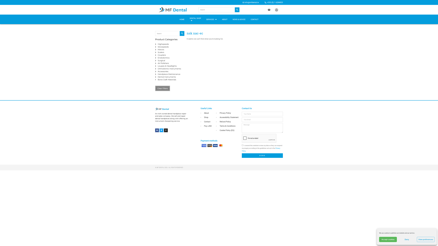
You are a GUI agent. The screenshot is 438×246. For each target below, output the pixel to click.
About (224, 19)
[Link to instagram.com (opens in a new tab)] (166, 130)
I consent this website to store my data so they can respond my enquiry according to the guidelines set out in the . (262, 148)
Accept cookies (388, 239)
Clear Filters (162, 88)
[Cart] (269, 9)
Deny (407, 239)
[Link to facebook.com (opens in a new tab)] (157, 130)
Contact (254, 19)
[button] (219, 9)
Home (182, 19)
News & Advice (239, 19)
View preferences (425, 239)
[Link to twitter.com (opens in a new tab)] (161, 130)
